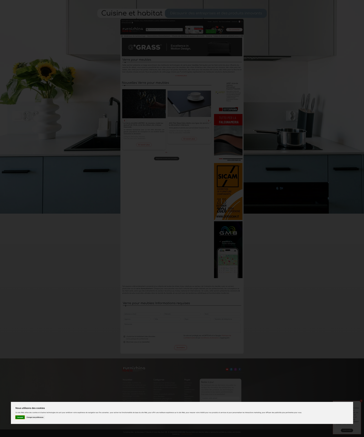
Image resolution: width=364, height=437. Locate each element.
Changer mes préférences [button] (35, 417)
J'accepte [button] (20, 417)
